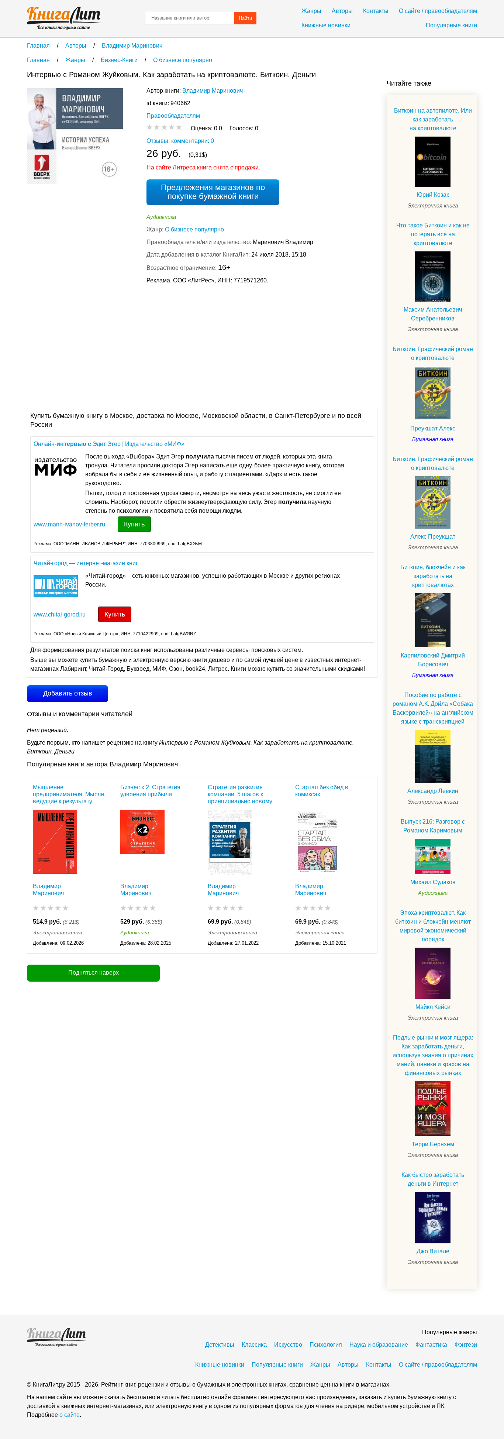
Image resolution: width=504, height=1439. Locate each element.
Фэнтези (466, 1345)
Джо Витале (433, 1251)
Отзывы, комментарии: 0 (180, 141)
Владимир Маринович (212, 90)
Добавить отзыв (67, 693)
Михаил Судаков (433, 882)
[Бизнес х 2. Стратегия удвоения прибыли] (142, 842)
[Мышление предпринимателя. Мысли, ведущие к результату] (55, 842)
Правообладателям (173, 116)
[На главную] (64, 18)
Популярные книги (451, 25)
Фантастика (431, 1345)
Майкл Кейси (433, 1007)
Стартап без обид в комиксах (321, 790)
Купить (134, 524)
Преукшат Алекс (432, 428)
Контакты (376, 11)
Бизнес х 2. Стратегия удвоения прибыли (150, 790)
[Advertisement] (161, 345)
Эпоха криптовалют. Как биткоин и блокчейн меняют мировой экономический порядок (433, 926)
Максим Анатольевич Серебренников (433, 314)
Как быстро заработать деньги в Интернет (432, 1179)
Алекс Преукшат (432, 536)
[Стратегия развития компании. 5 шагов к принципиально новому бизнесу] (230, 842)
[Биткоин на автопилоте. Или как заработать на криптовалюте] (433, 162)
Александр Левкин (432, 791)
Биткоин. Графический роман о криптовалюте (433, 353)
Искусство (288, 1345)
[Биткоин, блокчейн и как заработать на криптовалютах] (433, 620)
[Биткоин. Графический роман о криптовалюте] (433, 393)
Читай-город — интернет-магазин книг (86, 563)
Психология (326, 1345)
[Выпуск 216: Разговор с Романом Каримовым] (433, 856)
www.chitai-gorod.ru (60, 614)
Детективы (219, 1345)
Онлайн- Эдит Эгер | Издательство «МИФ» (109, 444)
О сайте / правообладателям (438, 11)
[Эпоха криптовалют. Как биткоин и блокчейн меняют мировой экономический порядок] (433, 973)
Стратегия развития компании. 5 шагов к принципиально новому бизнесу (240, 794)
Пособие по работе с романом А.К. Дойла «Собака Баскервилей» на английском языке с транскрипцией (433, 708)
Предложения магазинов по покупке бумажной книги (213, 192)
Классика (254, 1345)
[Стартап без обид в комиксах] (317, 842)
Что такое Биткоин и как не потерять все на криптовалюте (433, 234)
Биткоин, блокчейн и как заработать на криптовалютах (433, 576)
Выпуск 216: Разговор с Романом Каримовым (433, 826)
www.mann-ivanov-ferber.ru (69, 524)
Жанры (311, 11)
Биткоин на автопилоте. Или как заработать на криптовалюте (433, 119)
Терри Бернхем (433, 1144)
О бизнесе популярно (194, 229)
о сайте (69, 1415)
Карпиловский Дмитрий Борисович (433, 659)
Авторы (342, 11)
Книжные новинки (326, 25)
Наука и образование (378, 1345)
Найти (245, 18)
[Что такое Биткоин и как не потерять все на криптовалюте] (433, 276)
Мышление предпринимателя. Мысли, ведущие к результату (69, 794)
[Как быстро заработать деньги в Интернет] (433, 1217)
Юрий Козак (433, 195)
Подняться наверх (93, 972)
